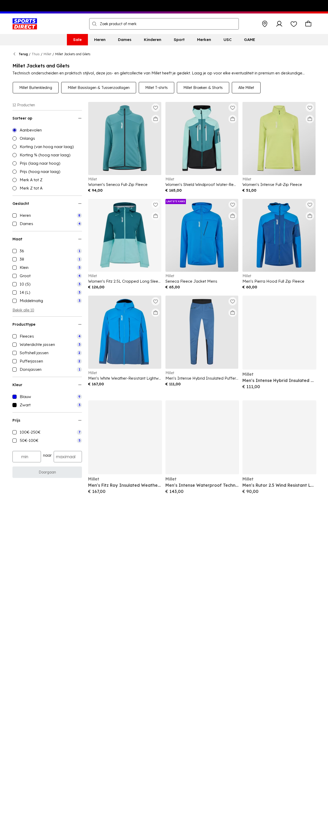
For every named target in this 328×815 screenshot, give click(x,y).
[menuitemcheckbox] (47, 215)
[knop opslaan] (264, 24)
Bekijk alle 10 (23, 310)
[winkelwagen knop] (308, 24)
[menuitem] (77, 39)
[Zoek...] (94, 24)
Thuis (36, 54)
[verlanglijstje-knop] (294, 24)
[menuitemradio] (47, 130)
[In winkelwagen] (155, 119)
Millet (47, 54)
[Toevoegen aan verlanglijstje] (155, 107)
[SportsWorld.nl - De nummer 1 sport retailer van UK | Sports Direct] (24, 24)
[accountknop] (279, 24)
